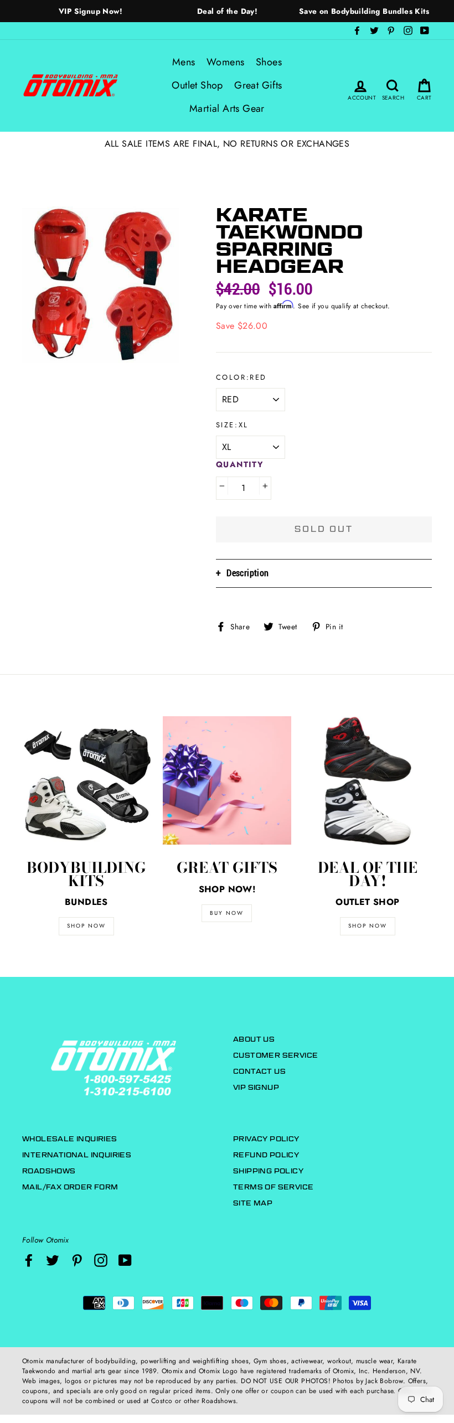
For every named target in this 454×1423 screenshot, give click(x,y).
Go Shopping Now (227, 795)
